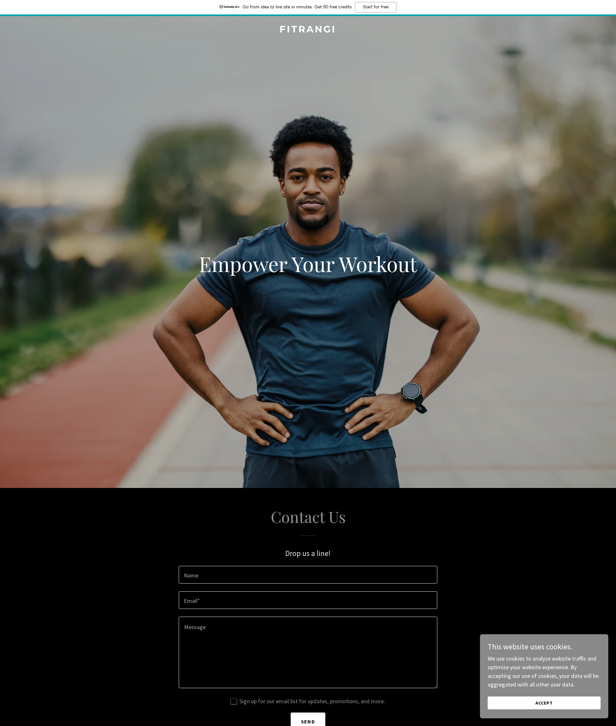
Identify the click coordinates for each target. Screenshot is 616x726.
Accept (544, 703)
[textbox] (308, 575)
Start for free (376, 7)
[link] (308, 30)
